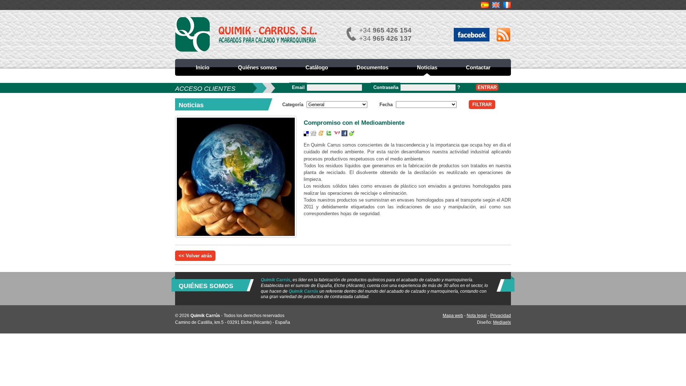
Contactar (478, 67)
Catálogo (316, 67)
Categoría (292, 104)
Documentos (372, 67)
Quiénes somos (257, 67)
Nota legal (477, 315)
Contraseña (385, 87)
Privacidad (500, 315)
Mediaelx (502, 322)
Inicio (202, 67)
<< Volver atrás (195, 255)
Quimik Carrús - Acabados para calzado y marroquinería (246, 34)
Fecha (386, 104)
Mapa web (453, 315)
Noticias (427, 67)
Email (298, 87)
